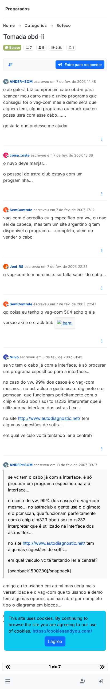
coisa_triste (20, 155)
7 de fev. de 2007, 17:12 (75, 210)
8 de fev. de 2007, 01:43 (62, 357)
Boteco (14, 48)
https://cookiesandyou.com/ (62, 631)
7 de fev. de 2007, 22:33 (67, 266)
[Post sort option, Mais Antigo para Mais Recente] (10, 64)
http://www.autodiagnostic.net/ (49, 418)
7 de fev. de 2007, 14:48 (76, 81)
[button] (7, 681)
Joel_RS (16, 266)
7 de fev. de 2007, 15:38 (73, 155)
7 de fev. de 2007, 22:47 (76, 304)
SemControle (21, 210)
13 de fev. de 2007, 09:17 (76, 465)
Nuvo (14, 357)
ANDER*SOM (21, 81)
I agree (55, 641)
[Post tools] (102, 139)
